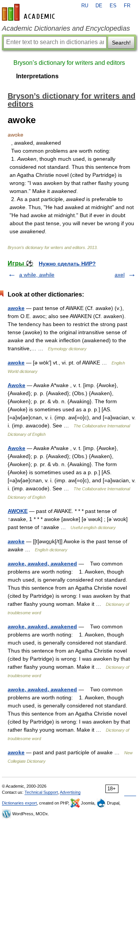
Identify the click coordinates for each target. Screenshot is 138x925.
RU (84, 5)
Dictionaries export (19, 803)
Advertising (70, 792)
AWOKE (18, 511)
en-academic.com (29, 12)
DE (98, 5)
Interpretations (37, 76)
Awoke (16, 385)
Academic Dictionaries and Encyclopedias (66, 28)
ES (113, 5)
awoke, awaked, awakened (42, 564)
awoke (16, 308)
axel (120, 275)
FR (127, 5)
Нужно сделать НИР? (67, 264)
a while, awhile (36, 275)
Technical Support (41, 792)
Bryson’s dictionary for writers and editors (69, 62)
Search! (121, 43)
